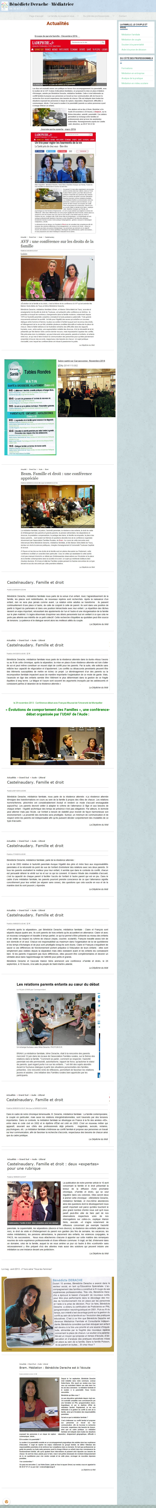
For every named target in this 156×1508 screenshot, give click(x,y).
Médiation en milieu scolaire (135, 83)
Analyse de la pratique (132, 78)
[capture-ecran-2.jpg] (58, 866)
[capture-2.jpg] (58, 1207)
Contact (123, 16)
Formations (127, 68)
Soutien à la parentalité (133, 44)
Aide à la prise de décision (134, 49)
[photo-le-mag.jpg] (58, 1314)
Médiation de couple (131, 39)
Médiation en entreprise (133, 73)
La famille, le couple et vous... (62, 16)
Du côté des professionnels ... (97, 16)
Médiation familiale (131, 34)
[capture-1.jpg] (58, 1118)
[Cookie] (6, 1501)
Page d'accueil (36, 16)
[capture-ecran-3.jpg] (58, 940)
